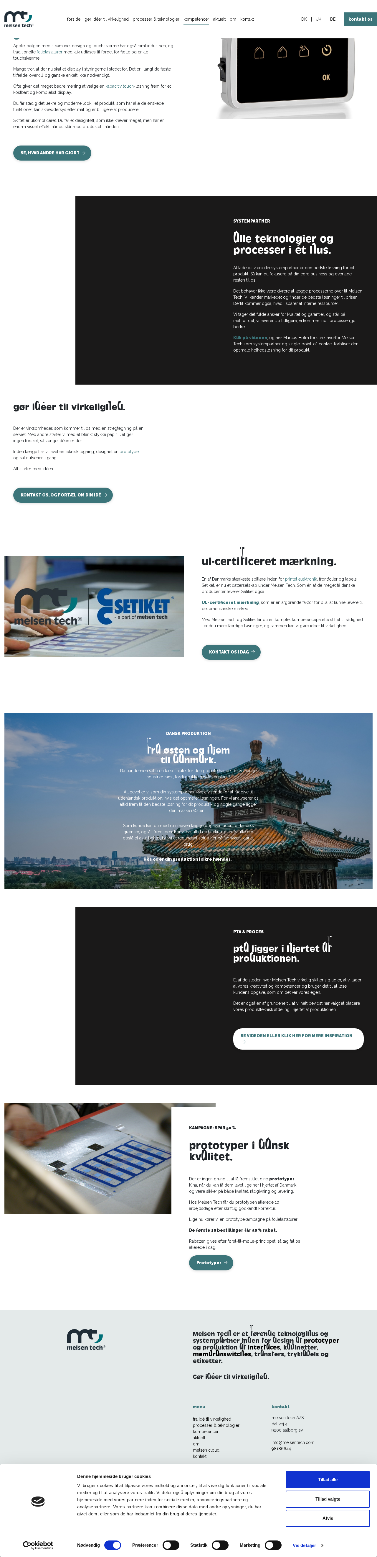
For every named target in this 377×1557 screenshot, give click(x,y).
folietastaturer (49, 52)
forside (73, 19)
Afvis (328, 1518)
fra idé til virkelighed (212, 1419)
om (233, 19)
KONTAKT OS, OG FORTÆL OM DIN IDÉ (61, 495)
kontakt (247, 19)
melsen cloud (206, 1450)
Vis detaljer (304, 1545)
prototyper (321, 1340)
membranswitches (222, 1354)
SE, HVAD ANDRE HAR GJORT (50, 153)
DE (332, 19)
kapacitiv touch (119, 86)
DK (304, 19)
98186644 (281, 1448)
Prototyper (209, 1262)
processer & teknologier (156, 19)
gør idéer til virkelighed (107, 19)
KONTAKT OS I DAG (229, 652)
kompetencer (196, 19)
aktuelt (219, 19)
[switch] (171, 1545)
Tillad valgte (327, 1499)
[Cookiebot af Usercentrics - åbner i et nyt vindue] (38, 1545)
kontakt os (360, 19)
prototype (129, 451)
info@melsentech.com (293, 1442)
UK (318, 19)
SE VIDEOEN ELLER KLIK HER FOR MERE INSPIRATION (297, 1035)
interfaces (264, 1347)
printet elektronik (301, 579)
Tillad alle (328, 1479)
